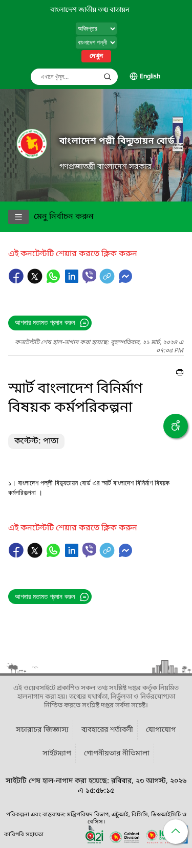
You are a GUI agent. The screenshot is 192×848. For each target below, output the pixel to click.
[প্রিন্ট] (180, 374)
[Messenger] (125, 281)
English (150, 77)
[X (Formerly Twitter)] (36, 281)
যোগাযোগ (161, 730)
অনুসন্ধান (107, 77)
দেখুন (96, 56)
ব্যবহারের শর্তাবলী (107, 730)
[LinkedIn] (72, 281)
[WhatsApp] (54, 281)
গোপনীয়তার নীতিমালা (117, 753)
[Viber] (89, 276)
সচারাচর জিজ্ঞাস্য (42, 730)
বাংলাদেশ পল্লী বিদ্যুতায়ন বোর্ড (116, 141)
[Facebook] (17, 281)
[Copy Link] (108, 281)
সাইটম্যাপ (56, 753)
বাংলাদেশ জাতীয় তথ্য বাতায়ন (90, 10)
